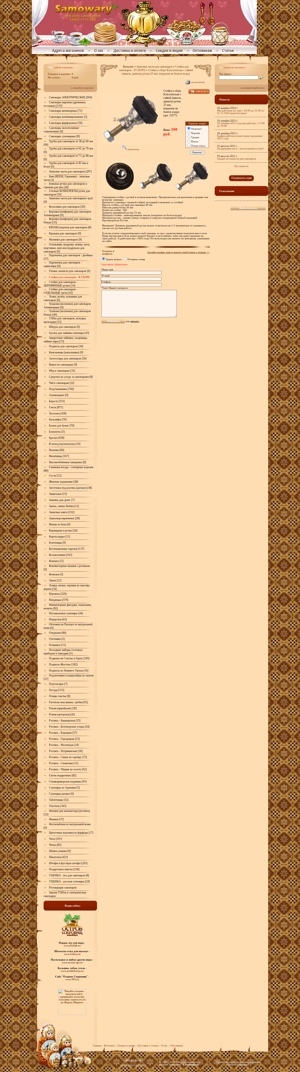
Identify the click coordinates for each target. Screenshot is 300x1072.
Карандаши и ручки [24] (63, 530)
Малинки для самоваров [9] (65, 239)
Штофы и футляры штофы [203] (68, 863)
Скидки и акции (126, 1045)
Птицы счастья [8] (59, 696)
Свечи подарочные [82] (62, 775)
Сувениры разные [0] (61, 793)
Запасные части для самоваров (154, 66)
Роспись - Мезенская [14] (64, 745)
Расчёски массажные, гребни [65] (68, 702)
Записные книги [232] (61, 512)
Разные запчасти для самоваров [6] (69, 271)
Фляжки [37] (56, 819)
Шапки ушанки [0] (60, 851)
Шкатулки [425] (58, 857)
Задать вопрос (114, 259)
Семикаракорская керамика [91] (68, 781)
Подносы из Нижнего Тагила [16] (68, 670)
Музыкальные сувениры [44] (66, 613)
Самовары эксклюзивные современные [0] (61, 129)
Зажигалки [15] (58, 494)
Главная (97, 1045)
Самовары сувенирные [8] (64, 136)
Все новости (241, 166)
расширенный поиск (253, 88)
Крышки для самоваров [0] (65, 233)
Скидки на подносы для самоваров (236, 158)
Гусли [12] (55, 475)
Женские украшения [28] (63, 481)
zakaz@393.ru (133, 1063)
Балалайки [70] (58, 419)
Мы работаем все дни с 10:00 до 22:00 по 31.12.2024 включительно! (240, 111)
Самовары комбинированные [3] (68, 116)
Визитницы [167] (59, 456)
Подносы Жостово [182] (63, 664)
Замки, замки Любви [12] (64, 506)
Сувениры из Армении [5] (64, 787)
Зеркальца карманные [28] (64, 518)
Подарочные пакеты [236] (64, 869)
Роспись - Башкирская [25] (64, 720)
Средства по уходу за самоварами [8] (71, 376)
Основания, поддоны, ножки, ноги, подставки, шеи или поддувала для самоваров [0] (67, 248)
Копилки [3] (56, 574)
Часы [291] (55, 838)
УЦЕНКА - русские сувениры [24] (69, 881)
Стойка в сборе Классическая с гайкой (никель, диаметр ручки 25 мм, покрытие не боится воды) (157, 72)
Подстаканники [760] (61, 389)
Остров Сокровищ (238, 1064)
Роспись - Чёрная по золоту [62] (68, 769)
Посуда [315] (56, 690)
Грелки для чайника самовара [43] (69, 333)
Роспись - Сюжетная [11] (63, 763)
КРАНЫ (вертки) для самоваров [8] (70, 227)
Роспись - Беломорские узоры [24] (69, 726)
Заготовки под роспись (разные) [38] (70, 487)
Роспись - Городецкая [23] (64, 738)
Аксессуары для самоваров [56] (67, 358)
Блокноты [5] (57, 431)
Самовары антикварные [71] (65, 110)
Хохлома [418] (57, 413)
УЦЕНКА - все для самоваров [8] (69, 875)
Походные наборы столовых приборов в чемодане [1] (63, 651)
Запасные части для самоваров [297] (70, 171)
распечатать (198, 82)
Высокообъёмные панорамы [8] (67, 462)
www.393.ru (72, 979)
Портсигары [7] (58, 684)
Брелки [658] (56, 437)
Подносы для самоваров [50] (66, 346)
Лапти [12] (55, 580)
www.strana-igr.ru (72, 962)
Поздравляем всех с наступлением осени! (240, 148)
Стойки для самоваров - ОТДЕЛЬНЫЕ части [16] (60, 291)
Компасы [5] (56, 561)
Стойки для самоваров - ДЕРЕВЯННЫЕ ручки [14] (60, 283)
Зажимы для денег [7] (62, 500)
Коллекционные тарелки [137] (66, 548)
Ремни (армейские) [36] (63, 708)
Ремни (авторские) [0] (62, 714)
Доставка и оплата (148, 1045)
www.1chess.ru (72, 954)
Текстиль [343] (57, 806)
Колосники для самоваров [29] (67, 206)
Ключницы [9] (57, 542)
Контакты (109, 1045)
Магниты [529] (58, 593)
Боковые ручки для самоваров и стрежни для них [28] (65, 185)
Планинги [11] (57, 645)
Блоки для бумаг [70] (61, 425)
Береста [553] (57, 401)
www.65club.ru (72, 945)
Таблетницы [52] (58, 799)
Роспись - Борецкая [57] (63, 732)
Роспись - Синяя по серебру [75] (68, 757)
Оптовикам (176, 1045)
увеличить (133, 149)
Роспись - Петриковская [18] (65, 751)
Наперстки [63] (58, 619)
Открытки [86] (57, 632)
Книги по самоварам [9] (63, 364)
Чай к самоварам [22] (61, 383)
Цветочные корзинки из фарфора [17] (71, 832)
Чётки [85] (55, 845)
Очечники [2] (57, 639)
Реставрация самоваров (63, 887)
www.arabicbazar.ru (72, 970)
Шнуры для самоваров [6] (64, 326)
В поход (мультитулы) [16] (64, 444)
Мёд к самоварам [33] (62, 370)
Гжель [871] (56, 407)
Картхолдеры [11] (59, 536)
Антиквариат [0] (58, 395)
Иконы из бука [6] (59, 524)
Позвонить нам (241, 178)
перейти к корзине (83, 88)
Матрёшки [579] (58, 600)
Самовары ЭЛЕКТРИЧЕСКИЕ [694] (70, 97)
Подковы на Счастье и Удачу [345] (69, 658)
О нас (164, 1045)
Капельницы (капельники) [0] (66, 352)
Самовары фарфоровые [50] (65, 123)
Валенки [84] (56, 450)
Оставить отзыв (136, 259)
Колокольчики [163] (60, 555)
